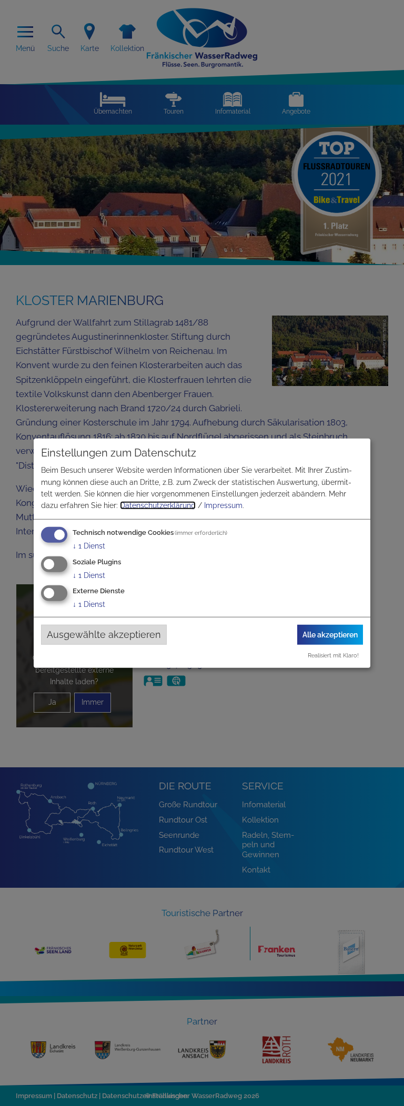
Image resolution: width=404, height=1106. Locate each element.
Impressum (223, 505)
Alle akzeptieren (330, 634)
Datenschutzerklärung (158, 505)
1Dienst (89, 546)
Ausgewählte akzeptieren (104, 634)
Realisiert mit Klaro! (333, 655)
